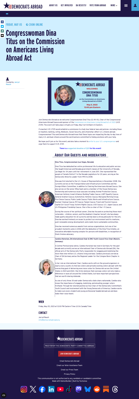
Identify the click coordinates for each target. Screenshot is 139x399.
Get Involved (67, 5)
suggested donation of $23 (78, 148)
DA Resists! (81, 5)
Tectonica (83, 381)
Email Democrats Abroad (69, 361)
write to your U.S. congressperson (102, 141)
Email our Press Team (69, 370)
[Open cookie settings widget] (3, 395)
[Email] (2, 35)
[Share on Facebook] (2, 22)
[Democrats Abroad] (22, 5)
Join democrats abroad (69, 354)
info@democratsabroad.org (49, 320)
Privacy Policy (69, 374)
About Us (53, 5)
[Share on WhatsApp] (2, 31)
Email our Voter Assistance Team (69, 365)
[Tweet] (2, 26)
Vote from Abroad (98, 5)
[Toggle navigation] (126, 5)
